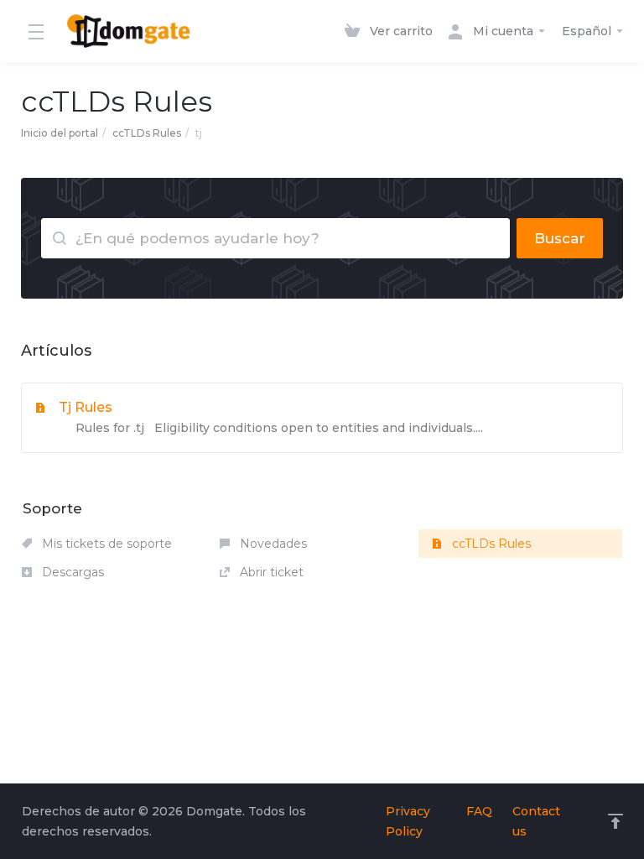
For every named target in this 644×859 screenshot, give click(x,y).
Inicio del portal (59, 133)
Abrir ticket (270, 572)
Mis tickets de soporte (105, 543)
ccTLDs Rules (146, 133)
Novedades (271, 543)
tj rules (271, 417)
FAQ (479, 811)
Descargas (71, 572)
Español (588, 31)
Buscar (559, 238)
